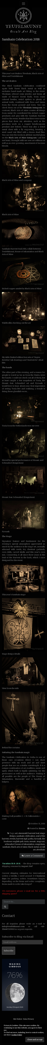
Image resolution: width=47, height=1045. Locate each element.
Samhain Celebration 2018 (21, 39)
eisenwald (23, 833)
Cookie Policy (16, 1035)
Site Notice (17, 1019)
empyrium (40, 844)
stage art (41, 841)
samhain (6, 847)
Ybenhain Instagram (32, 107)
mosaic (32, 841)
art (16, 833)
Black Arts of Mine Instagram (23, 137)
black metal (33, 847)
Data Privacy (28, 1019)
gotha (30, 839)
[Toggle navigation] (23, 3)
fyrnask (37, 839)
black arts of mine (19, 847)
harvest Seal (33, 833)
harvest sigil (21, 839)
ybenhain (40, 849)
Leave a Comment (33, 855)
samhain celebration (25, 836)
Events (42, 828)
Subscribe (8, 950)
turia (26, 841)
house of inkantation (24, 844)
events (13, 839)
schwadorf (10, 844)
